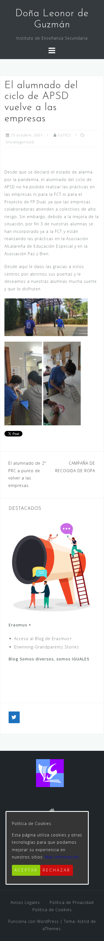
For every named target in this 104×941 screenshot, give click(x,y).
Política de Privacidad (72, 902)
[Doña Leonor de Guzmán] (50, 772)
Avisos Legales (25, 902)
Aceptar (26, 870)
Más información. (62, 857)
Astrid (83, 921)
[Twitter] (14, 717)
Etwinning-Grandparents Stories (46, 647)
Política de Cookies (52, 909)
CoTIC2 (64, 134)
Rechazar (56, 870)
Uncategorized (20, 141)
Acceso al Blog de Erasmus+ (43, 638)
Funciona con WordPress (33, 921)
